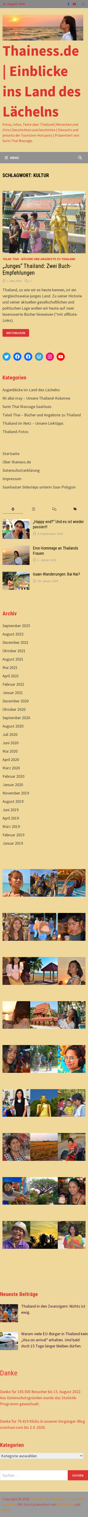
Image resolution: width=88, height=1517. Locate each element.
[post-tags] (75, 509)
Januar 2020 (12, 784)
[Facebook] (69, 3)
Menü (14, 157)
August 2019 (12, 801)
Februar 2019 (13, 834)
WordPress (65, 1504)
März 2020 (11, 767)
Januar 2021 (12, 692)
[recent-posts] (33, 509)
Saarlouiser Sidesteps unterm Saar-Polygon (39, 487)
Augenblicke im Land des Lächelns (31, 389)
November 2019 (15, 793)
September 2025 (16, 625)
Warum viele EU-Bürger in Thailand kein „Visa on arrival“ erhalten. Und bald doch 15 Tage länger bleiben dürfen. (54, 1340)
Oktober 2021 (13, 650)
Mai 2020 (10, 751)
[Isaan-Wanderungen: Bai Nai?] (16, 574)
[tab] (12, 509)
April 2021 (10, 675)
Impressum (11, 478)
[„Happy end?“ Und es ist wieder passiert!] (16, 522)
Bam (6, 1510)
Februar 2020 (13, 776)
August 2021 (12, 659)
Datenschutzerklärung (21, 470)
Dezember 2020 (15, 701)
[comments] (54, 509)
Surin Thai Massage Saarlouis (26, 406)
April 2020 (10, 759)
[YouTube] (75, 3)
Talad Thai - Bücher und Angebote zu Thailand (38, 259)
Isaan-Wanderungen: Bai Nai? (56, 574)
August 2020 (12, 726)
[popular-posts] (12, 509)
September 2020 (16, 717)
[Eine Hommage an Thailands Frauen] (16, 548)
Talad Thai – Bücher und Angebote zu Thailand (41, 414)
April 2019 (10, 818)
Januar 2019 (12, 843)
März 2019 (11, 826)
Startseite (10, 453)
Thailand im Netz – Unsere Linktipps (32, 423)
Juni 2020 (10, 742)
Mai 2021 (10, 667)
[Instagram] (83, 3)
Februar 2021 (13, 684)
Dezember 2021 (15, 642)
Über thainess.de (16, 462)
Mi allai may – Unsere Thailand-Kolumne (36, 398)
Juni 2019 (10, 809)
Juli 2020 (9, 734)
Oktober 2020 (13, 709)
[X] (79, 3)
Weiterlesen (17, 333)
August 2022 (12, 634)
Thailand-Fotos (15, 431)
